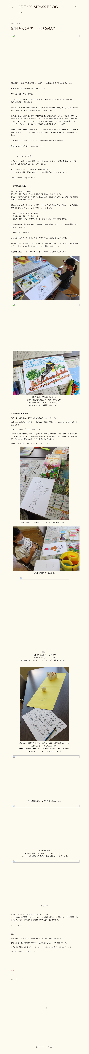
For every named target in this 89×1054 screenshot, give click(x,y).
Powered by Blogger (46, 1047)
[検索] (76, 6)
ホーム (21, 13)
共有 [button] (12, 970)
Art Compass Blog (38, 7)
